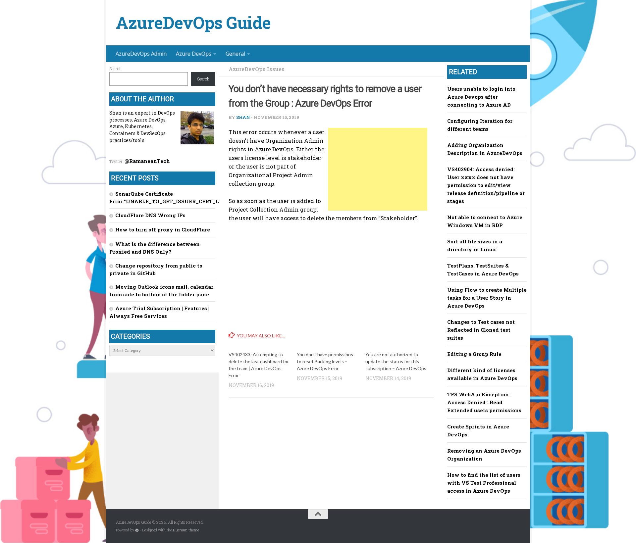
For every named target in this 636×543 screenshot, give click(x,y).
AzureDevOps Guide (193, 22)
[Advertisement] (377, 169)
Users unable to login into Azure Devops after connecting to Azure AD (481, 96)
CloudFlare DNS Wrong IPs (150, 215)
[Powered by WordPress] (137, 530)
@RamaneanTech (147, 161)
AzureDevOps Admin (141, 53)
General (235, 53)
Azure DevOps (193, 53)
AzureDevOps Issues (257, 69)
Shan (243, 117)
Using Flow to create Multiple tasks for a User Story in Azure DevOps (487, 297)
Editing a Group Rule (474, 354)
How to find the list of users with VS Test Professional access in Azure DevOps (483, 482)
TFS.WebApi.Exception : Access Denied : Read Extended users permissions (484, 402)
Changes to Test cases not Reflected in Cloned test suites (481, 330)
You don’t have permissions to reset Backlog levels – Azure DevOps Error (325, 361)
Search (115, 68)
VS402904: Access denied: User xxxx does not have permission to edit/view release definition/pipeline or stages (486, 185)
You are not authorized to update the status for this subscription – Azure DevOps (395, 361)
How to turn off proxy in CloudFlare (162, 229)
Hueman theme (186, 530)
